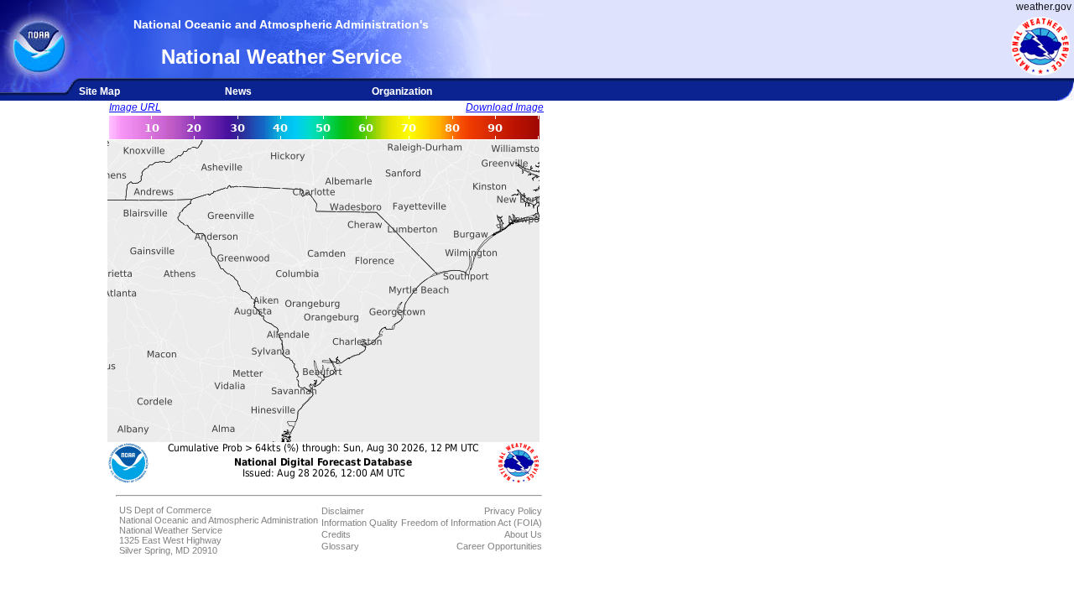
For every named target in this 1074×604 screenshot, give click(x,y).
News (238, 91)
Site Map (99, 91)
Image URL (135, 107)
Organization (402, 91)
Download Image (505, 107)
